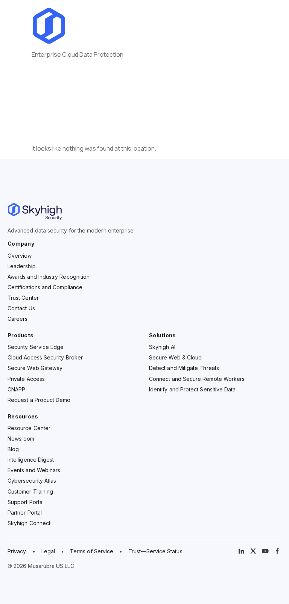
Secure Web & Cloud (175, 357)
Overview (20, 255)
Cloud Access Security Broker (45, 357)
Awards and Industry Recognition (49, 276)
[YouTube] (265, 551)
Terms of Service (91, 551)
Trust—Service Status (155, 551)
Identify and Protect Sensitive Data (192, 389)
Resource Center (29, 428)
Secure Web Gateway (35, 368)
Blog (13, 449)
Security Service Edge (36, 347)
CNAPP (16, 389)
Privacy (17, 551)
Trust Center (23, 297)
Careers (18, 319)
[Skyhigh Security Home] (144, 211)
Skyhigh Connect (29, 523)
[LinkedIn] (241, 551)
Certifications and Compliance (45, 287)
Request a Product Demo (39, 400)
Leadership (22, 266)
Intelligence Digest (31, 459)
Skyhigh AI (162, 347)
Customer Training (30, 491)
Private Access (26, 379)
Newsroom (21, 438)
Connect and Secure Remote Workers (197, 379)
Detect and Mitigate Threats (184, 368)
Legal (48, 551)
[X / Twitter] (253, 551)
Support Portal (26, 502)
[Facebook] (277, 551)
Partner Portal (25, 512)
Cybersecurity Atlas (32, 480)
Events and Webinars (34, 470)
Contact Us (21, 308)
